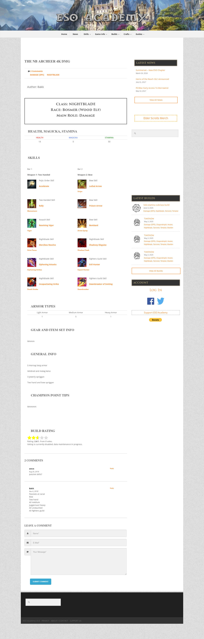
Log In (155, 290)
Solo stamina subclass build (156, 205)
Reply (112, 468)
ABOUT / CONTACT (59, 620)
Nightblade (53, 74)
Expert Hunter (83, 270)
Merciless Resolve (47, 245)
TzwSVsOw (149, 218)
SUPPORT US (75, 620)
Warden (170, 228)
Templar (175, 211)
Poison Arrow (95, 205)
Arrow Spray (83, 230)
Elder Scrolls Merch (155, 118)
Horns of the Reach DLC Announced (152, 79)
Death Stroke (32, 289)
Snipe (80, 191)
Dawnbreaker (83, 289)
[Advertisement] (102, 47)
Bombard (93, 225)
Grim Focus (32, 250)
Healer (170, 225)
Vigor (29, 230)
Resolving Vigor (46, 225)
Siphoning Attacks (47, 264)
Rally (41, 205)
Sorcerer (168, 211)
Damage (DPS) (37, 74)
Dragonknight (161, 225)
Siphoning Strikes (34, 270)
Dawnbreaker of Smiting (101, 284)
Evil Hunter (94, 264)
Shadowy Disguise (97, 245)
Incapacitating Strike (49, 284)
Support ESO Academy (156, 312)
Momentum (32, 211)
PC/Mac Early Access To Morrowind (152, 88)
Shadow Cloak (83, 250)
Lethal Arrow (95, 186)
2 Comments (36, 71)
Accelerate (44, 186)
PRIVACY (45, 620)
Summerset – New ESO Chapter (150, 70)
